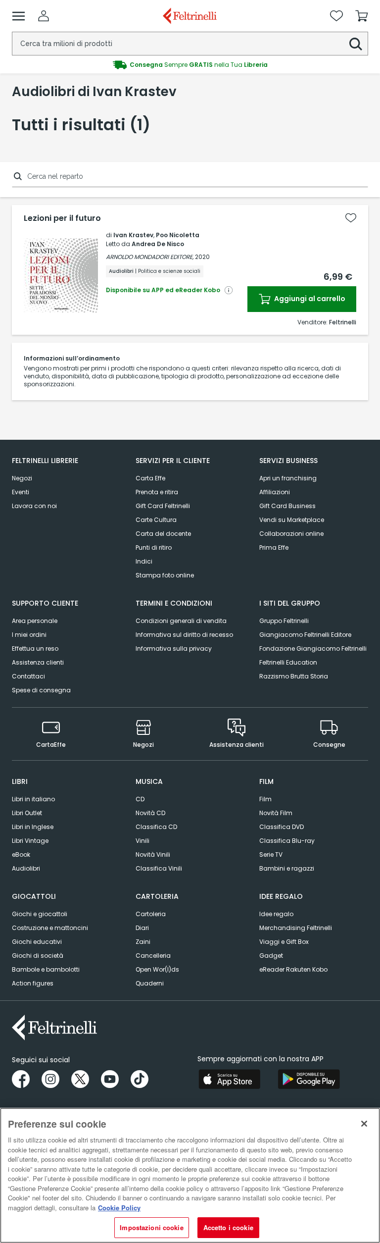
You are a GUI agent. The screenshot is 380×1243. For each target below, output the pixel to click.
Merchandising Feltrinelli (295, 928)
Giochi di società (37, 955)
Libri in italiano (33, 799)
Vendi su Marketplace (291, 520)
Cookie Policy (119, 1207)
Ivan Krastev (133, 235)
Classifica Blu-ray (287, 840)
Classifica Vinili (159, 868)
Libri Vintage (30, 840)
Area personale (34, 621)
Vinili (142, 840)
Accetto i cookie (228, 1227)
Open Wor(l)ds (157, 969)
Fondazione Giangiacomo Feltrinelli (313, 648)
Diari (142, 928)
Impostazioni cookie (151, 1227)
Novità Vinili (153, 854)
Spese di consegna (41, 690)
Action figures (32, 983)
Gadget (271, 955)
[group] (190, 64)
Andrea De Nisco (158, 244)
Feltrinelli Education (288, 662)
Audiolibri (26, 868)
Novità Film (275, 813)
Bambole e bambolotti (46, 969)
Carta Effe (150, 478)
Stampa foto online (165, 575)
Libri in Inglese (32, 827)
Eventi (20, 492)
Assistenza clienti (38, 662)
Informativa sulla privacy (174, 648)
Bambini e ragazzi (286, 868)
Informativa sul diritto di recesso (184, 634)
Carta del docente (163, 533)
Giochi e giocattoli (39, 914)
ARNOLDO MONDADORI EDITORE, (149, 257)
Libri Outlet (27, 813)
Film (265, 799)
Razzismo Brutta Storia (293, 676)
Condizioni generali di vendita (181, 621)
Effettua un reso (35, 648)
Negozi (22, 478)
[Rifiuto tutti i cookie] (364, 1124)
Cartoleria (151, 914)
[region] (190, 1175)
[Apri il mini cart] (362, 16)
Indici (144, 561)
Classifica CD (156, 827)
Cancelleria (153, 955)
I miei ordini (29, 634)
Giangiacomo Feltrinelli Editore (305, 634)
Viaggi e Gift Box (284, 941)
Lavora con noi (34, 506)
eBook (21, 854)
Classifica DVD (281, 827)
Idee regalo (276, 914)
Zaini (143, 941)
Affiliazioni (274, 492)
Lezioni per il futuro (62, 218)
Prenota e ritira (157, 492)
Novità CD (150, 813)
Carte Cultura (156, 520)
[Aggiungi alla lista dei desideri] (351, 218)
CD (140, 799)
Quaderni (150, 983)
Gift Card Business (287, 506)
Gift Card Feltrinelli (163, 506)
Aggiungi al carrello (309, 299)
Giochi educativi (37, 941)
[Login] (43, 16)
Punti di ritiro (154, 547)
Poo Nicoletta (177, 235)
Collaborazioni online (291, 533)
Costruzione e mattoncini (50, 928)
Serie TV (271, 854)
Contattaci (28, 676)
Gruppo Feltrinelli (284, 621)
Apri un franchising (288, 478)
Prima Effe (273, 547)
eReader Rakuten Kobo (293, 969)
